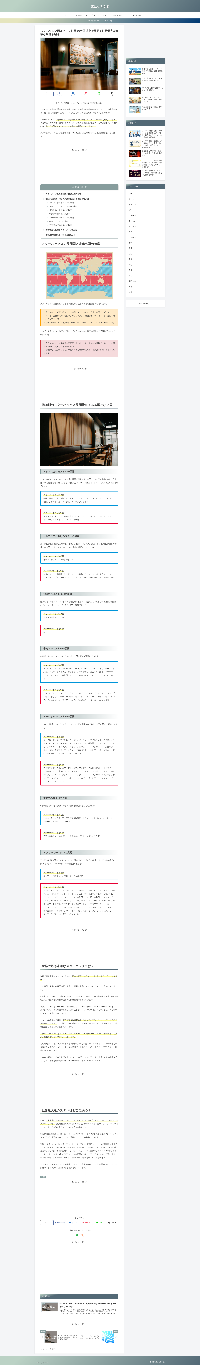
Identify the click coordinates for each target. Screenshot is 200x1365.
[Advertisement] (79, 166)
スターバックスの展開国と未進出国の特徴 (63, 194)
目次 (77, 187)
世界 (44, 1177)
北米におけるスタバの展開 (60, 210)
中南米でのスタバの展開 (59, 214)
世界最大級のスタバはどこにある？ (61, 235)
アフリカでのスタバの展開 (60, 225)
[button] (112, 94)
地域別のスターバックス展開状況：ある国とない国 (67, 199)
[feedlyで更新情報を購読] (77, 1235)
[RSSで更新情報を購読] (82, 1235)
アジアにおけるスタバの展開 (61, 202)
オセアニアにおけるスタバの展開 (63, 206)
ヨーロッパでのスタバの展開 (61, 217)
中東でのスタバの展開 (58, 221)
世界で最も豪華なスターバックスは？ (62, 230)
